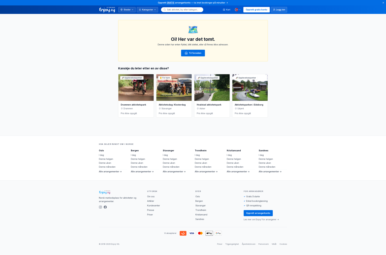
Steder (127, 9)
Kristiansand (234, 150)
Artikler (150, 201)
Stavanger (168, 150)
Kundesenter (153, 205)
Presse (150, 210)
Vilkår (274, 244)
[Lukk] (383, 3)
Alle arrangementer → (110, 171)
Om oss (151, 196)
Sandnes (263, 150)
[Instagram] (100, 207)
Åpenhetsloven (248, 244)
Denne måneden (107, 167)
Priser (150, 214)
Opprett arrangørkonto (258, 213)
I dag (101, 155)
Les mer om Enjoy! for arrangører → (261, 219)
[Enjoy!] (120, 192)
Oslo (101, 150)
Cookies (283, 244)
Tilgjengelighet (232, 244)
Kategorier (147, 9)
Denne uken (105, 163)
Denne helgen (106, 159)
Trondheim (201, 150)
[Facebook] (105, 207)
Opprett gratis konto (256, 9)
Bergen (135, 150)
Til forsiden (195, 53)
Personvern (263, 244)
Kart (228, 9)
